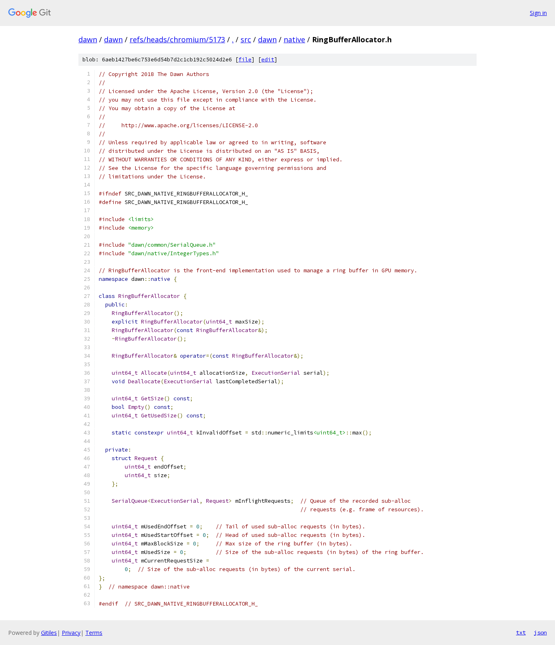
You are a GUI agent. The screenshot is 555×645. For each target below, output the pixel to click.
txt (521, 632)
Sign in (538, 13)
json (540, 632)
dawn (87, 39)
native (294, 39)
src (246, 39)
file (244, 59)
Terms (93, 632)
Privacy (71, 632)
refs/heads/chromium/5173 (177, 39)
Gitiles (49, 632)
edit (267, 59)
